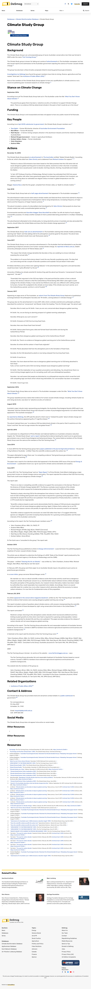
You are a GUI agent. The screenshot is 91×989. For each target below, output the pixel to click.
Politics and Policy (37, 943)
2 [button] (13, 65)
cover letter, (14, 574)
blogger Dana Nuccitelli (37, 212)
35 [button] (24, 629)
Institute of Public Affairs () (33, 76)
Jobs (63, 949)
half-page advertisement (39, 193)
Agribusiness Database (9, 946)
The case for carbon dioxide (24, 833)
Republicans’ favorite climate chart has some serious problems (36, 777)
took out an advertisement (33, 232)
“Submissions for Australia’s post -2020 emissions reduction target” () (30, 821)
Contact (64, 935)
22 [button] (18, 393)
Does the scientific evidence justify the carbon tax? (24, 823)
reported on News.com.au (65, 246)
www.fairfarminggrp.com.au (58, 653)
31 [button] (45, 574)
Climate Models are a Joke (17, 769)
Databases (11, 19)
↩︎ (67, 749)
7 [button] (72, 159)
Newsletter (65, 969)
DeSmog (16, 4)
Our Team (65, 933)
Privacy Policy (66, 951)
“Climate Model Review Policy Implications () (23, 771)
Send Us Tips (66, 943)
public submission (67, 696)
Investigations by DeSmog (16, 74)
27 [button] (67, 450)
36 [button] (57, 633)
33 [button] (75, 606)
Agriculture (35, 941)
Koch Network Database (9, 949)
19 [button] (21, 273)
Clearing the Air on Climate (31, 561)
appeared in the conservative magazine (31, 598)
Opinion (34, 957)
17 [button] (28, 254)
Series (4, 935)
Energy (34, 930)
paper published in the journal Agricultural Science (57, 449)
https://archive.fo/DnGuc (20, 785)
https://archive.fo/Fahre (16, 788)
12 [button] (46, 207)
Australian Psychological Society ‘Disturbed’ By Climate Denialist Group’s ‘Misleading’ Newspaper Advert (49, 753)
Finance (34, 954)
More (61, 10)
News (3, 930)
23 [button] (33, 412)
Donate (85, 4)
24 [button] (48, 418)
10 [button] (78, 193)
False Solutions (36, 946)
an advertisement (35, 157)
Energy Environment (46, 549)
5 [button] (18, 98)
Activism (34, 949)
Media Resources (67, 941)
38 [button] (16, 697)
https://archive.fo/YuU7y (55, 769)
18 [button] (38, 267)
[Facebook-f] (65, 3)
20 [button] (46, 286)
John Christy (33, 159)
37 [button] (33, 685)
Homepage (12, 749)
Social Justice (36, 938)
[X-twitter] (68, 3)
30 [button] (51, 520)
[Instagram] (73, 972)
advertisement (52, 61)
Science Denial (36, 933)
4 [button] (50, 82)
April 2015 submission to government (31, 124)
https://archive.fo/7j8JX (73, 805)
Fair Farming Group (29, 57)
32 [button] (64, 599)
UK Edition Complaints (69, 957)
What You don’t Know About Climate (20, 761)
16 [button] (43, 248)
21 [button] (73, 297)
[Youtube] (70, 972)
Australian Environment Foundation (52, 128)
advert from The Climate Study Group (52, 295)
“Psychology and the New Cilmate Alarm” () (22, 751)
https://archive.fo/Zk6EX (60, 749)
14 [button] (66, 222)
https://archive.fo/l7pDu (25, 779)
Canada (34, 951)
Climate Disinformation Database (27, 19)
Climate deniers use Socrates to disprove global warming (31, 787)
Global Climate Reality (16, 767)
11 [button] (43, 201)
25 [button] (51, 425)
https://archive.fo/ (17, 835)
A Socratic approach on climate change (21, 805)
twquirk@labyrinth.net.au (23, 710)
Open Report (43, 472)
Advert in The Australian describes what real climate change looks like (29, 783)
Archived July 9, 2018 (68, 787)
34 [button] (23, 610)
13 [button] (11, 216)
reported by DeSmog (16, 417)
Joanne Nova (17, 185)
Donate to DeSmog (67, 946)
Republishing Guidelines (69, 938)
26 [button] (55, 439)
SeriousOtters (11, 984)
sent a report (35, 436)
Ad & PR (34, 935)
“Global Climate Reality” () (18, 765)
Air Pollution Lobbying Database (12, 951)
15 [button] (49, 235)
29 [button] (42, 476)
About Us (65, 930)
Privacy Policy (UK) (68, 954)
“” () (23, 763)
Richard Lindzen (58, 159)
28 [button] (26, 457)
